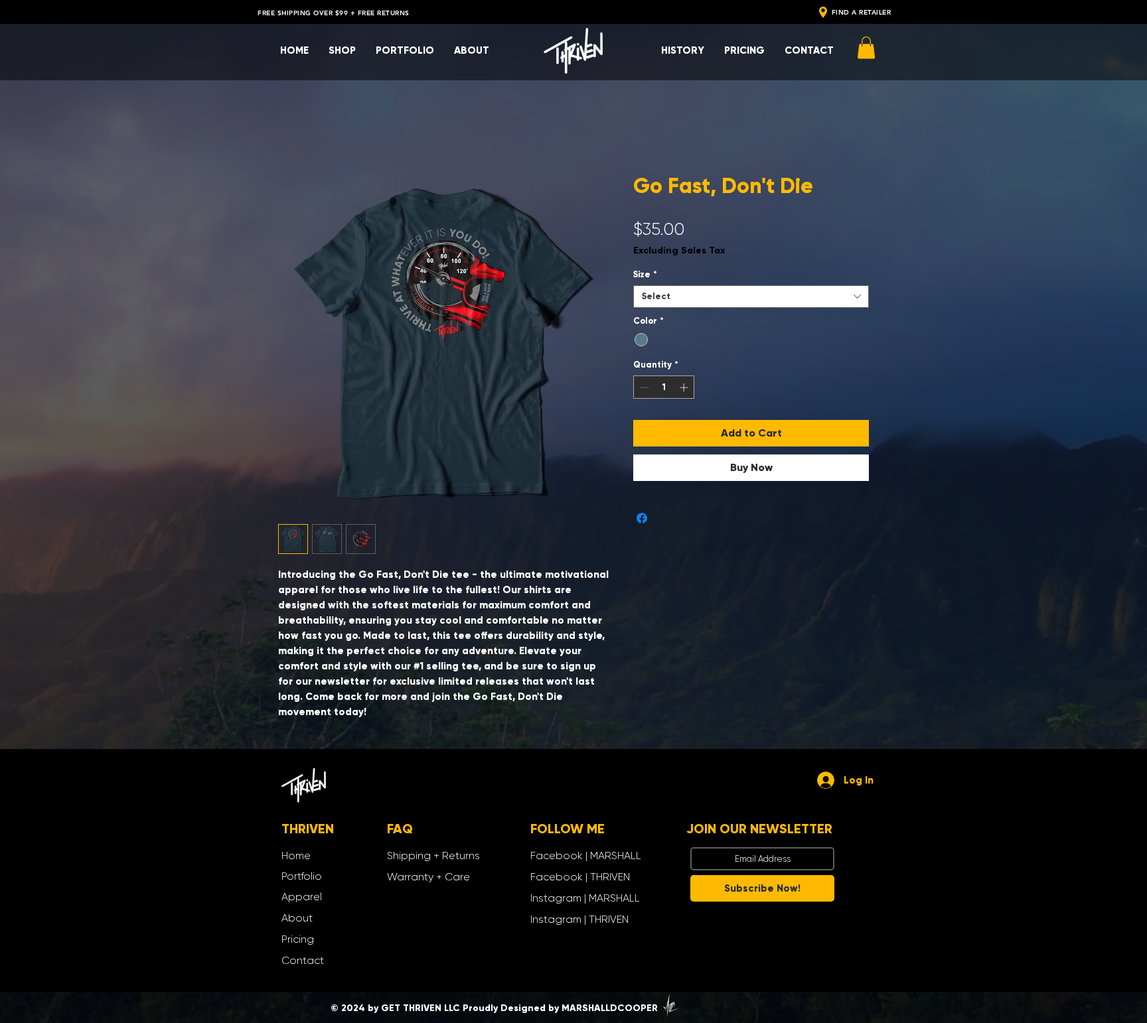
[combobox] (751, 299)
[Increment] (685, 390)
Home (293, 127)
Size (645, 277)
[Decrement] (643, 390)
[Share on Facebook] (642, 521)
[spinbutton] (664, 390)
